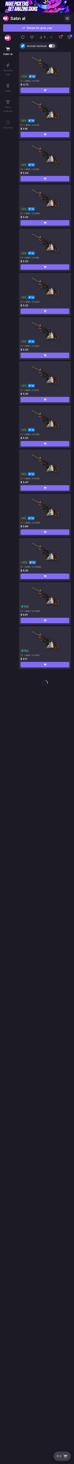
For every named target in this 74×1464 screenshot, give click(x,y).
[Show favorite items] (32, 37)
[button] (23, 37)
